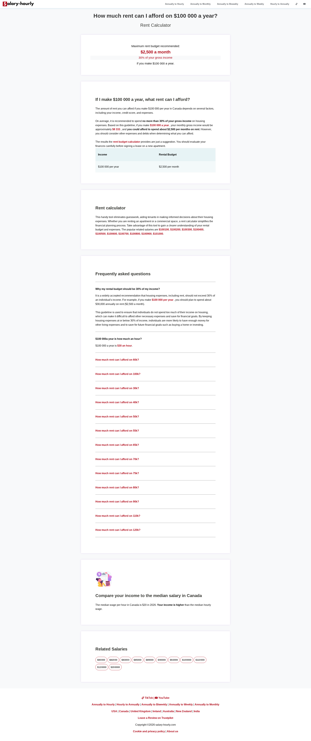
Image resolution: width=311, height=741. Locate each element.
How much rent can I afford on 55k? (117, 430)
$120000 (101, 667)
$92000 (174, 660)
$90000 (162, 660)
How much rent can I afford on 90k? (117, 501)
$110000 (200, 660)
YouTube (163, 697)
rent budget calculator (126, 141)
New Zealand (184, 711)
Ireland (157, 711)
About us (172, 731)
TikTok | (149, 697)
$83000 (125, 660)
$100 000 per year (162, 299)
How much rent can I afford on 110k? (117, 515)
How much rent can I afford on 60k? (117, 359)
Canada (124, 711)
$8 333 (116, 129)
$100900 (146, 233)
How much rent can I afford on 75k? (117, 473)
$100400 (198, 229)
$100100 (164, 229)
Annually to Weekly (254, 4)
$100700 (123, 233)
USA (114, 711)
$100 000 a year (160, 125)
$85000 (138, 660)
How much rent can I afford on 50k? (117, 416)
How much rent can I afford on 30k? (117, 388)
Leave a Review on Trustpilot (155, 718)
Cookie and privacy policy (149, 731)
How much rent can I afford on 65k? (117, 445)
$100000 (186, 660)
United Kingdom (141, 711)
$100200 (175, 229)
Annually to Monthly (200, 4)
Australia (168, 711)
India (197, 711)
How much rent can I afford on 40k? (117, 402)
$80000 (101, 660)
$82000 (113, 660)
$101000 (158, 233)
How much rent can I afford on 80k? (117, 487)
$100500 (100, 233)
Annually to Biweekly (227, 4)
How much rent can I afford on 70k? (117, 459)
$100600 (112, 233)
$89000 (150, 660)
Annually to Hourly (174, 4)
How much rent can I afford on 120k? (117, 530)
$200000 (115, 667)
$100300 (187, 229)
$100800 (135, 233)
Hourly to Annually (279, 4)
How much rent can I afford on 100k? (117, 374)
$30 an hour (124, 345)
